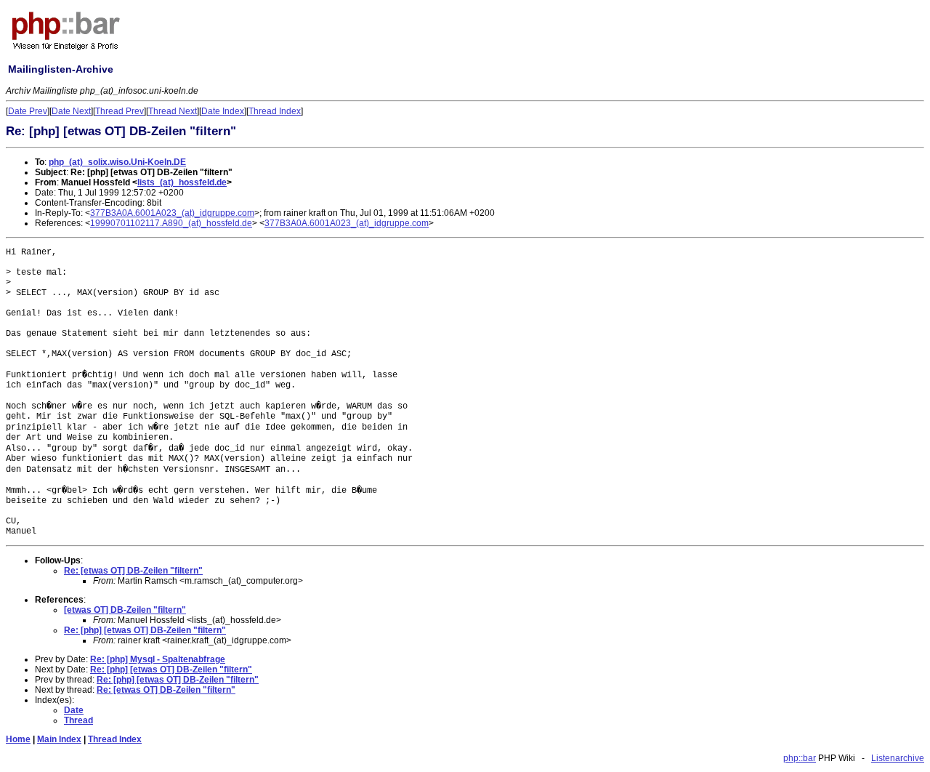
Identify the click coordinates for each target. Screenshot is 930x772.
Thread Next (172, 111)
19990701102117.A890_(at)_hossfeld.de (171, 223)
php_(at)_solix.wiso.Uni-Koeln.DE (117, 162)
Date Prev (27, 111)
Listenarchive (897, 758)
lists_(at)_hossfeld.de (182, 182)
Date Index (222, 111)
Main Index (59, 739)
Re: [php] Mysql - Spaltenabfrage (157, 659)
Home (18, 739)
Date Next (71, 111)
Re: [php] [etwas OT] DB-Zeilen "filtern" (145, 630)
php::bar (799, 758)
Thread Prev (119, 111)
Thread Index (274, 111)
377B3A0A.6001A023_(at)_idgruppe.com (172, 213)
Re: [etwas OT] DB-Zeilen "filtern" (133, 571)
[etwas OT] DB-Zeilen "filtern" (125, 610)
